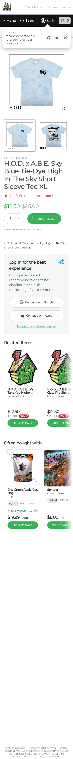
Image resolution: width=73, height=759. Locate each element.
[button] (36, 37)
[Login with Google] (48, 38)
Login (51, 20)
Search (30, 20)
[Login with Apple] (57, 38)
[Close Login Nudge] (65, 38)
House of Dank (15, 158)
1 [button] (10, 219)
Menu (11, 20)
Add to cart (23, 423)
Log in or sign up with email (36, 326)
